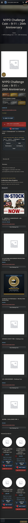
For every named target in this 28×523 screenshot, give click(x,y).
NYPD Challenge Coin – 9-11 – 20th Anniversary (15, 35)
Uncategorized (11, 131)
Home (14, 33)
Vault (14, 148)
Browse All (4, 188)
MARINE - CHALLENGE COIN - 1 (10, 419)
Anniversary (21, 131)
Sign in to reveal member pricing (9, 110)
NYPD (3, 133)
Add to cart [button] (8, 462)
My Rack (8, 143)
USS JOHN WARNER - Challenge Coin (12, 379)
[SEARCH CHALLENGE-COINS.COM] (23, 2)
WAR (19, 143)
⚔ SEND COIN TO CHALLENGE (7, 468)
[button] (3, 520)
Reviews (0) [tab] (6, 159)
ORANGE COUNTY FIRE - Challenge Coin (13, 339)
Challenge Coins (9, 98)
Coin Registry (19, 145)
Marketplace (8, 145)
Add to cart (9, 118)
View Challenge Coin (14, 227)
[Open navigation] (2, 2)
